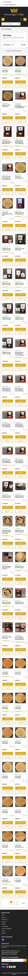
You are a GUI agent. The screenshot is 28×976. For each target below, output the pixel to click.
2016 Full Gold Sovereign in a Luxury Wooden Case (6, 461)
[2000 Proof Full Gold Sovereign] (20, 487)
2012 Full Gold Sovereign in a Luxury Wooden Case (19, 390)
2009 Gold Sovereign (5, 71)
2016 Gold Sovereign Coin (19, 846)
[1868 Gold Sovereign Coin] (20, 168)
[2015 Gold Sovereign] (7, 837)
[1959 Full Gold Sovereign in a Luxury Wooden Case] (20, 132)
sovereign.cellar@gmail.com (10, 4)
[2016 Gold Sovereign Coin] (20, 837)
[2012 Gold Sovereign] (20, 767)
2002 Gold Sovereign (5, 708)
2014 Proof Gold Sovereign (6, 637)
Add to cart (7, 82)
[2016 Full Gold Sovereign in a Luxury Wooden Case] (7, 451)
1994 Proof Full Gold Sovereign (6, 318)
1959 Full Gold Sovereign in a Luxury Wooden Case (19, 142)
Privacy (3, 930)
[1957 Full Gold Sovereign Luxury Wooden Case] (7, 132)
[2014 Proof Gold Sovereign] (7, 628)
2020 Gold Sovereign (18, 71)
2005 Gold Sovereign (18, 708)
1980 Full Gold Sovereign (6, 105)
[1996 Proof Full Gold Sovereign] (20, 309)
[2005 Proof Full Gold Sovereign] (20, 521)
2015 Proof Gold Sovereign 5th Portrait (6, 567)
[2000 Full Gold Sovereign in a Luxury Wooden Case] (7, 168)
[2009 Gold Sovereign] (7, 61)
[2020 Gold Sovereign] (20, 61)
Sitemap (3, 933)
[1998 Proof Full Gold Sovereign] (7, 343)
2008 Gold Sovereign (5, 742)
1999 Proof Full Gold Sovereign (6, 496)
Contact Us (4, 919)
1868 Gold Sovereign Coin (19, 177)
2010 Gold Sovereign (18, 742)
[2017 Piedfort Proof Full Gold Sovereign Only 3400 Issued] (20, 628)
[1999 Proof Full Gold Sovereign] (7, 487)
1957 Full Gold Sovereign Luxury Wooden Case (7, 142)
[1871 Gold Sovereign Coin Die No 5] (7, 203)
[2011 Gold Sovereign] (7, 767)
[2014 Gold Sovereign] (20, 802)
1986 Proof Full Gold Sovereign (6, 249)
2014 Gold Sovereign (18, 812)
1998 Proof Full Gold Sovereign (6, 353)
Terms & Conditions (6, 928)
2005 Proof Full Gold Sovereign (19, 531)
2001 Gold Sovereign (18, 673)
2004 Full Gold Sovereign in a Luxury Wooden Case (6, 390)
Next (23, 903)
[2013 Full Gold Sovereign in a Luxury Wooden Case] (7, 415)
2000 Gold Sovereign (5, 673)
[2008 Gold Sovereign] (7, 733)
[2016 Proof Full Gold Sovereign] (20, 557)
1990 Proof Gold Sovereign (19, 249)
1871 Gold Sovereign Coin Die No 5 (7, 214)
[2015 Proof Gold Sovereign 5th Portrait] (7, 557)
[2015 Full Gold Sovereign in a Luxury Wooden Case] (20, 415)
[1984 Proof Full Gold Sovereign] (20, 203)
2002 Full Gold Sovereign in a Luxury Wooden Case (19, 354)
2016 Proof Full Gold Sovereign (19, 567)
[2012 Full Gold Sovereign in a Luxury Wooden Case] (20, 379)
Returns (3, 924)
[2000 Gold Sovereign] (7, 664)
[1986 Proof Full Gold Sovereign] (7, 239)
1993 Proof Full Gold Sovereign (19, 284)
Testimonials (4, 926)
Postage (3, 921)
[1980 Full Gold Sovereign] (7, 96)
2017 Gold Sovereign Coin (6, 881)
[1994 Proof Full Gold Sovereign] (7, 309)
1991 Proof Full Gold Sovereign (6, 284)
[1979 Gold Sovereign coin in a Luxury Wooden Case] (20, 96)
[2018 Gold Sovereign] (20, 871)
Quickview (7, 85)
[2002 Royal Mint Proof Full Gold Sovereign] (7, 521)
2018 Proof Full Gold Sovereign (19, 603)
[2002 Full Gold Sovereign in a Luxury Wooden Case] (20, 343)
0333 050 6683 (7, 2)
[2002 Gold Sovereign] (7, 698)
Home (3, 915)
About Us (3, 917)
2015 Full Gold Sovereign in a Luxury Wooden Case (19, 426)
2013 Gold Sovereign (5, 812)
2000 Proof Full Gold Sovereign (19, 496)
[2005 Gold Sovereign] (20, 698)
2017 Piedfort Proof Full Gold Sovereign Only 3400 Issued (19, 638)
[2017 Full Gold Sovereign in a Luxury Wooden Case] (20, 451)
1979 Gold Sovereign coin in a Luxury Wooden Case (20, 106)
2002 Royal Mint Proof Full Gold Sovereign (6, 532)
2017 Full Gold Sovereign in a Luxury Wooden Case (19, 461)
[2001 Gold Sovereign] (20, 664)
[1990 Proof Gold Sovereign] (20, 239)
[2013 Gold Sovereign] (7, 802)
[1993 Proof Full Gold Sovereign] (20, 274)
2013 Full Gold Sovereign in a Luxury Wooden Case (6, 426)
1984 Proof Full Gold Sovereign (19, 213)
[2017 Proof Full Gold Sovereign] (7, 593)
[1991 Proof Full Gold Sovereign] (7, 274)
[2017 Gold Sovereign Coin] (7, 871)
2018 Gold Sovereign (18, 881)
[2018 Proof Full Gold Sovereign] (20, 593)
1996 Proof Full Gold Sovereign (19, 318)
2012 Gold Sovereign (18, 777)
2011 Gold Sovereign (5, 777)
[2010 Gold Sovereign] (20, 733)
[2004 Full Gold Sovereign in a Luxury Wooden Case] (7, 379)
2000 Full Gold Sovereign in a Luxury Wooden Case (6, 178)
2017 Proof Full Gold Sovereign (6, 603)
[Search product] (18, 23)
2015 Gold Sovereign (5, 846)
